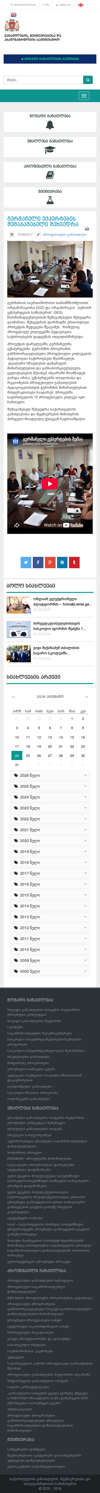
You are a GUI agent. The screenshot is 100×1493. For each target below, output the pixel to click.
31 (61, 718)
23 (83, 746)
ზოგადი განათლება (50, 116)
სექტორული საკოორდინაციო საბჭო (38, 1326)
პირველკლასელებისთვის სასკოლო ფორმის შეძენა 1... (59, 626)
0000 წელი (29, 971)
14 (61, 737)
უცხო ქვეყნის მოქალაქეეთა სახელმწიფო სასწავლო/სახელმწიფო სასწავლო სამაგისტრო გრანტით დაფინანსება (48, 1181)
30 (50, 718)
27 (17, 718)
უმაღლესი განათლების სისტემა (35, 1129)
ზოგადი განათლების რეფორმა (34, 1021)
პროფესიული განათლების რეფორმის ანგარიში (48, 1374)
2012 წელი (29, 927)
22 (72, 746)
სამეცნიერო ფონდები (26, 1449)
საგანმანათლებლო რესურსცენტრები (39, 1033)
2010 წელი (29, 949)
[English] (13, 14)
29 (39, 718)
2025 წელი (29, 786)
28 (28, 718)
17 (17, 746)
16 (83, 737)
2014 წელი (29, 906)
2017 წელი (29, 873)
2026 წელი (29, 775)
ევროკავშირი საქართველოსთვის (36, 1466)
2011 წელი (29, 938)
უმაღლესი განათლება (50, 141)
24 (17, 755)
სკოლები (15, 1027)
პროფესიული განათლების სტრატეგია (40, 1280)
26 (39, 755)
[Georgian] (81, 5)
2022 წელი (29, 818)
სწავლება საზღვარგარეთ (29, 1135)
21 (61, 746)
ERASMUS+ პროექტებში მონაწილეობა (39, 1158)
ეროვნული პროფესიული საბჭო (34, 1320)
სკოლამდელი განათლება (29, 1086)
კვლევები (15, 1357)
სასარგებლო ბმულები (24, 5)
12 (39, 737)
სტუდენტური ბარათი (25, 1218)
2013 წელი (29, 916)
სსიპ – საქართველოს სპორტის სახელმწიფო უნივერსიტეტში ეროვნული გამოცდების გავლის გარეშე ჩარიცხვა (48, 1229)
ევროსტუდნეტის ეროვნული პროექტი (39, 1261)
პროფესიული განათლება (50, 166)
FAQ (46, 5)
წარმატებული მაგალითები (30, 1332)
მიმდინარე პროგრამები (28, 1063)
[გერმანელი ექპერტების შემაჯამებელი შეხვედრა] (50, 265)
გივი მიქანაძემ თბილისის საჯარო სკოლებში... (56, 650)
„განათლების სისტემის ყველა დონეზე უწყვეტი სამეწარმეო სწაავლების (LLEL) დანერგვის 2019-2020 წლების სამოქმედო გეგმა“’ (48, 1398)
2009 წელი (29, 960)
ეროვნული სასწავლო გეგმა (31, 1069)
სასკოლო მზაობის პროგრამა (32, 1093)
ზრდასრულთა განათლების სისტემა (38, 1381)
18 (28, 746)
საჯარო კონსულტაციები (28, 1387)
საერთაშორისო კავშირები (30, 1351)
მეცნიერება (50, 191)
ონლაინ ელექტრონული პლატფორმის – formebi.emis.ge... (62, 601)
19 (39, 746)
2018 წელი (29, 862)
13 (50, 737)
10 (17, 737)
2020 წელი (29, 840)
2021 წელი (29, 829)
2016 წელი (29, 884)
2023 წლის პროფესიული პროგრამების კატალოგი (49, 1298)
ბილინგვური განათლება (28, 1099)
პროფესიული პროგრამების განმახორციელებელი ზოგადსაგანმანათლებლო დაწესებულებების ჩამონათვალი (49, 1309)
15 (72, 737)
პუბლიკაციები (19, 1409)
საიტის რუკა (64, 5)
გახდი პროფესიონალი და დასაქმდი (38, 1339)
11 (28, 737)
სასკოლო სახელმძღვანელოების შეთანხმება (46, 1051)
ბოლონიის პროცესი (24, 1152)
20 (50, 746)
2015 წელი (29, 895)
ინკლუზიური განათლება (28, 1057)
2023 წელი (29, 808)
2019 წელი (29, 851)
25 (28, 755)
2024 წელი (29, 797)
